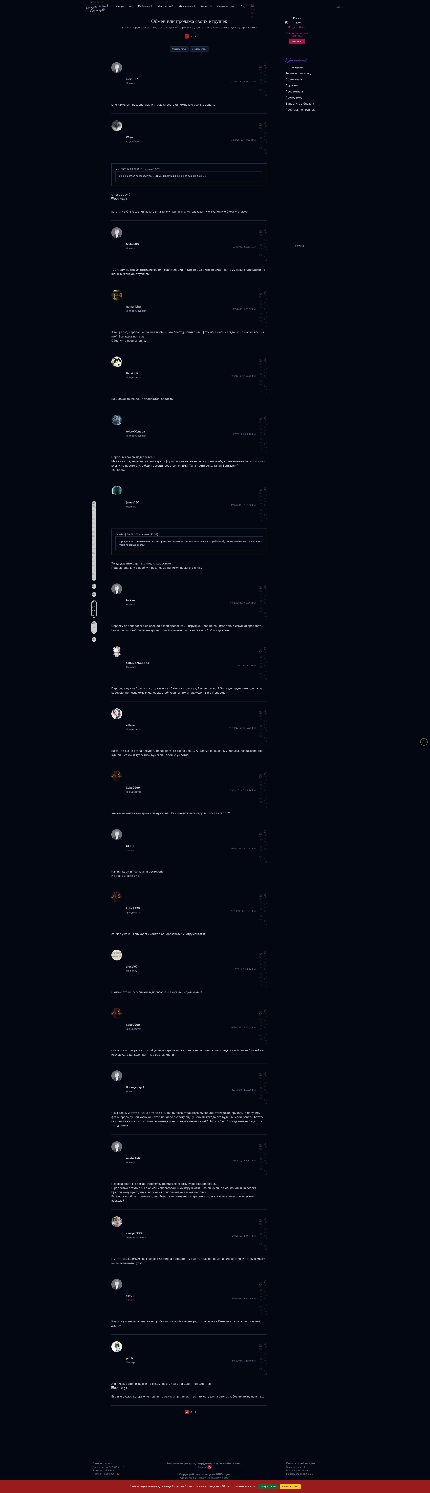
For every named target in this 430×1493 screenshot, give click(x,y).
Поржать (292, 85)
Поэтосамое (294, 97)
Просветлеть (295, 91)
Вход (291, 27)
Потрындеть (294, 67)
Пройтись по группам (300, 109)
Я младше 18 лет (290, 1486)
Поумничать (294, 79)
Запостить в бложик (300, 103)
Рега (302, 27)
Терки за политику (298, 73)
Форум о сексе (124, 6)
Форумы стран (225, 6)
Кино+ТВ (206, 6)
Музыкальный (187, 6)
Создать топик (179, 49)
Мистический (165, 6)
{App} (243, 6)
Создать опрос (199, 49)
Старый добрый (96, 8)
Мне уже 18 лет (268, 1486)
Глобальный (145, 6)
